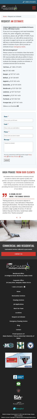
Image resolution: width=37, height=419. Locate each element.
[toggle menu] (34, 7)
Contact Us (18, 254)
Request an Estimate (18, 317)
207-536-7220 (17, 88)
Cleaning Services (18, 300)
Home (18, 291)
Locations (18, 312)
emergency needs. (20, 47)
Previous (16, 217)
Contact (18, 329)
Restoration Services (18, 296)
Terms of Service (14, 156)
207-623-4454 (15, 81)
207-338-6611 (14, 78)
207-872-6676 (16, 85)
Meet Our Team (18, 308)
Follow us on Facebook (10, 106)
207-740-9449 (15, 92)
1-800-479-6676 (30, 2)
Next (20, 217)
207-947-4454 (14, 74)
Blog (18, 325)
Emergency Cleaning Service (18, 321)
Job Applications (18, 304)
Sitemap (20, 415)
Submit (6, 160)
